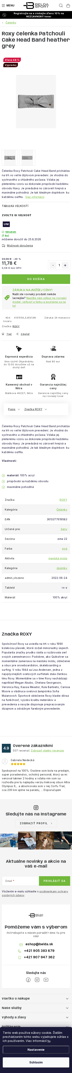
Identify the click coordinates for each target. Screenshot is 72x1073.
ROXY (16, 326)
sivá (64, 548)
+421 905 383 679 (39, 951)
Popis (12, 409)
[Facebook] (28, 980)
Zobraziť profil (34, 823)
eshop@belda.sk (39, 944)
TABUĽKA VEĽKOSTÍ (15, 205)
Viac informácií (34, 196)
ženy (64, 529)
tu (48, 1041)
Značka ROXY (33, 409)
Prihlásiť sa (55, 880)
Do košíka (36, 279)
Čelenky (61, 509)
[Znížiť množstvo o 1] (53, 265)
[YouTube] (46, 980)
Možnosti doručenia (20, 245)
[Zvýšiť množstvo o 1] (65, 265)
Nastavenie (36, 1049)
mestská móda (58, 558)
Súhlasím (36, 1062)
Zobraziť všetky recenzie (47, 750)
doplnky (62, 568)
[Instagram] (37, 980)
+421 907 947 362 (39, 957)
